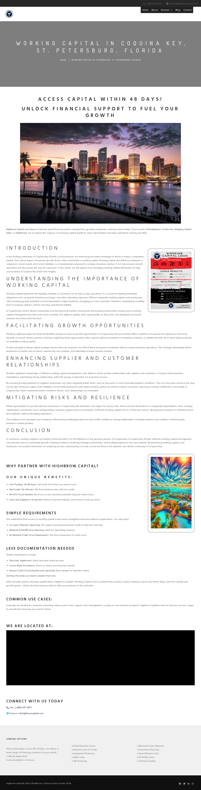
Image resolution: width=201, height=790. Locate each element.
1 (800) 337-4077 (154, 3)
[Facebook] (180, 784)
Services (165, 9)
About (154, 9)
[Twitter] (184, 784)
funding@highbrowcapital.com (184, 3)
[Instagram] (193, 784)
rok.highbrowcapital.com (30, 713)
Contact (187, 9)
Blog (178, 9)
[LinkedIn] (189, 784)
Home (145, 9)
